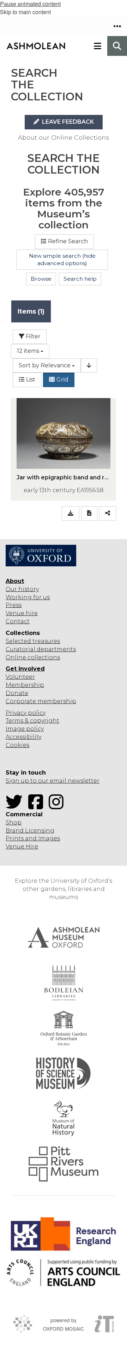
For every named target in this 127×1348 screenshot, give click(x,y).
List (30, 379)
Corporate (21, 701)
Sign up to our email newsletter (52, 780)
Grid (62, 379)
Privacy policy (26, 713)
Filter (32, 336)
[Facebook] (37, 806)
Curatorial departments (41, 649)
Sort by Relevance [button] (45, 365)
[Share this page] (107, 513)
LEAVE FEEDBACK (67, 121)
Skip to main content (25, 12)
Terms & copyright (32, 720)
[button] (117, 26)
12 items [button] (28, 351)
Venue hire (22, 613)
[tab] (31, 311)
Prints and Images (33, 838)
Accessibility (23, 737)
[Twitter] (16, 806)
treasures (45, 641)
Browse (41, 278)
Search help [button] (80, 278)
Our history (22, 589)
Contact (18, 621)
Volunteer (20, 676)
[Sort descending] (89, 365)
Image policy (25, 728)
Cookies (17, 745)
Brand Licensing (30, 830)
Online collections (33, 657)
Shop (14, 822)
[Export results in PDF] (89, 513)
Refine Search (68, 241)
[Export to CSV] (70, 513)
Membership (25, 685)
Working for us (28, 597)
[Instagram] (58, 806)
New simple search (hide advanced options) (62, 259)
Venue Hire (22, 846)
